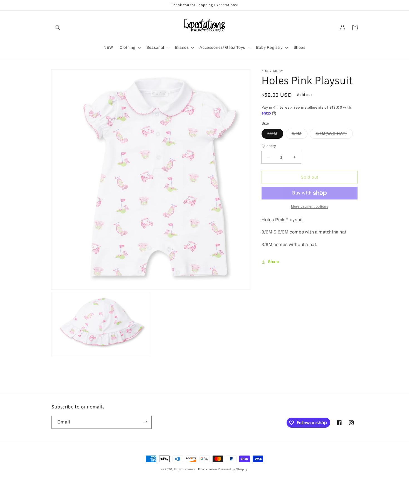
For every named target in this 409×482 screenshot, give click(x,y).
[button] (57, 27)
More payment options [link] (309, 206)
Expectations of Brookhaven (196, 469)
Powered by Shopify (233, 469)
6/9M (299, 135)
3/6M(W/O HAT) (334, 135)
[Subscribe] (145, 422)
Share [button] (273, 262)
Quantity (269, 146)
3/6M (275, 135)
